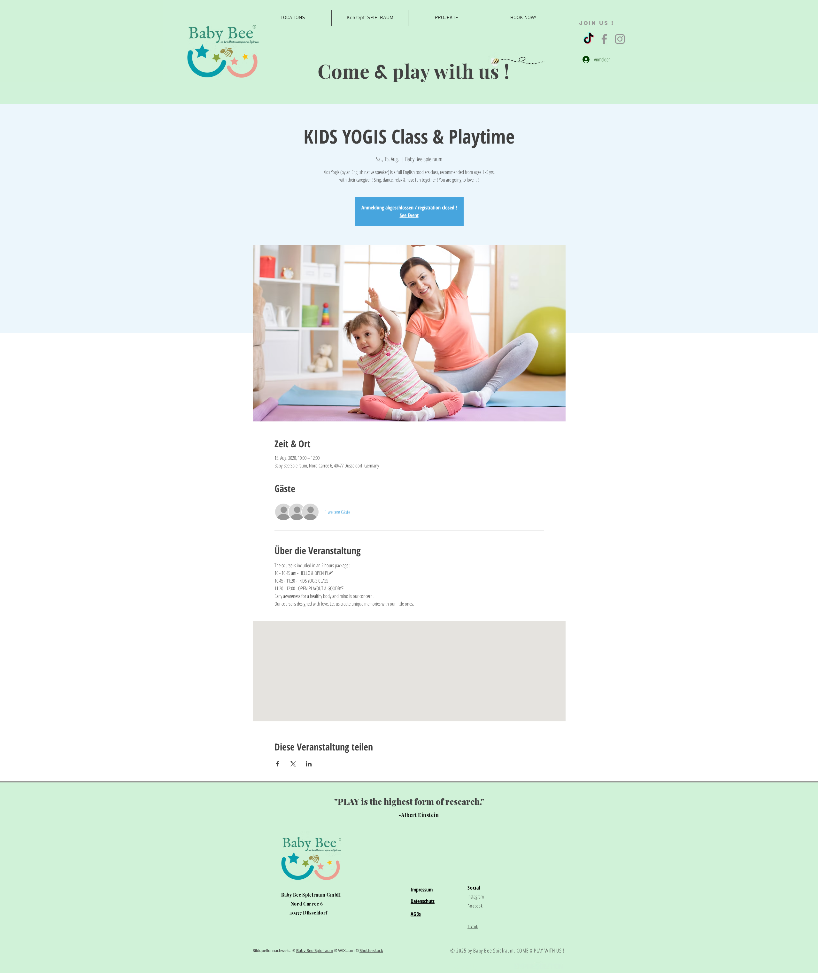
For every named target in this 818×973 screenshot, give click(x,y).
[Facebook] (604, 39)
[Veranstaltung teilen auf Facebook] (277, 763)
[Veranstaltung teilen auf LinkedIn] (309, 763)
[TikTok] (588, 39)
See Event (409, 215)
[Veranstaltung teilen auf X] (293, 763)
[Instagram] (620, 39)
